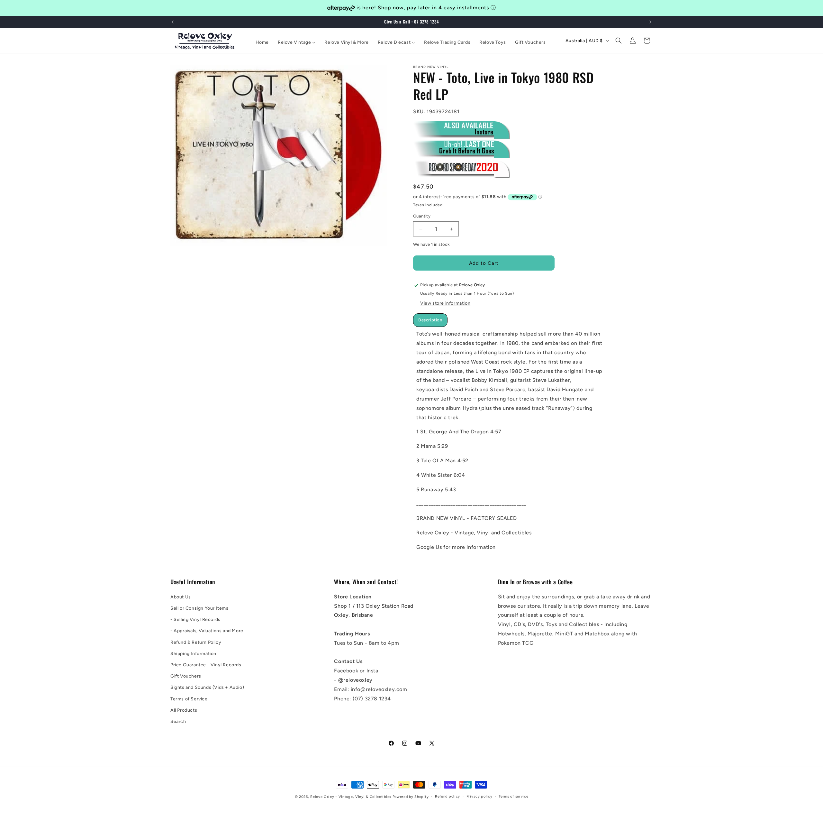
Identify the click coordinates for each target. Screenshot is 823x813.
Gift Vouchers (185, 676)
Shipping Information (193, 653)
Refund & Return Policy (195, 642)
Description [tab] (430, 320)
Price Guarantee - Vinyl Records (205, 664)
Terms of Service (189, 698)
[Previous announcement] (173, 22)
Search (178, 721)
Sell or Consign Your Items (199, 608)
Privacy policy (479, 796)
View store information (445, 303)
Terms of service (513, 796)
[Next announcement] (650, 22)
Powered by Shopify (411, 797)
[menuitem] (262, 42)
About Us (180, 596)
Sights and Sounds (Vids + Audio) (207, 687)
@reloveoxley (355, 680)
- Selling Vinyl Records (195, 619)
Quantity (421, 216)
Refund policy (447, 796)
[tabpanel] (509, 441)
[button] (618, 40)
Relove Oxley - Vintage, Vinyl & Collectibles (350, 797)
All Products (183, 710)
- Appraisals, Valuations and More (206, 630)
